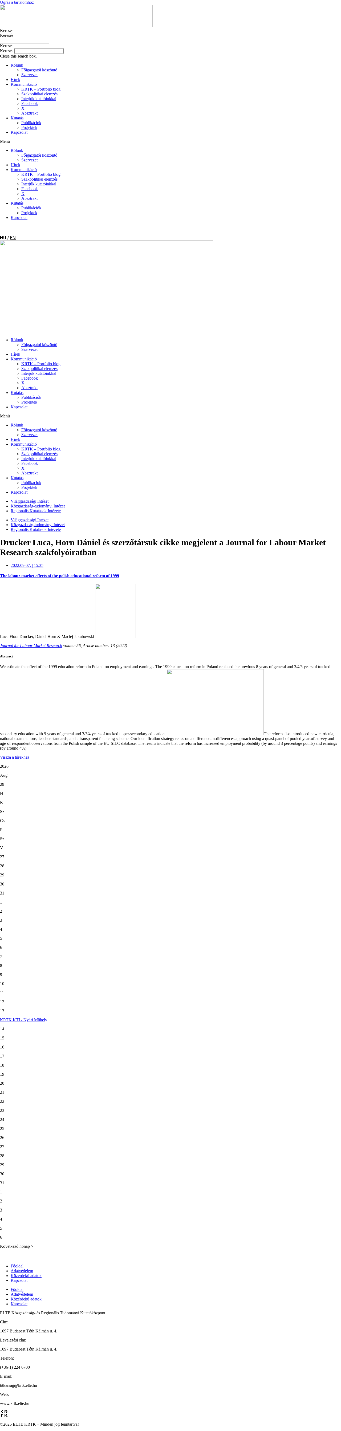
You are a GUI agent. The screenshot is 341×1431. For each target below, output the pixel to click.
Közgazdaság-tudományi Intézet (38, 506)
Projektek (29, 127)
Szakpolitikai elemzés (39, 94)
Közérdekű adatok (26, 1275)
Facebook (29, 103)
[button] (170, 45)
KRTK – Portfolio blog (40, 89)
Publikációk (31, 122)
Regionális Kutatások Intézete (36, 511)
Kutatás (17, 118)
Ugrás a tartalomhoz (17, 2)
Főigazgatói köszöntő (39, 70)
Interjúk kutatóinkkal (38, 98)
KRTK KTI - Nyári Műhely (23, 1020)
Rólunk (17, 65)
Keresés (6, 30)
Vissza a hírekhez (14, 757)
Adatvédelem (22, 1271)
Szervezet (29, 74)
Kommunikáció (24, 84)
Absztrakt (29, 113)
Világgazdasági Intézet (29, 501)
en (13, 237)
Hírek (15, 79)
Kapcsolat (19, 132)
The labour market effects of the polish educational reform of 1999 (59, 576)
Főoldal (17, 1266)
